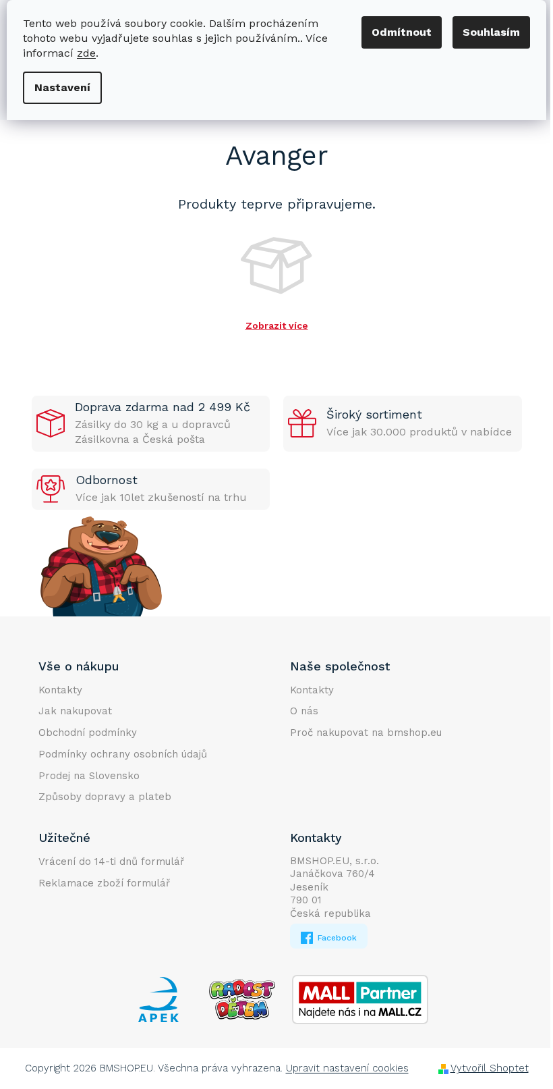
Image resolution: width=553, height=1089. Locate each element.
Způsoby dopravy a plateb (104, 797)
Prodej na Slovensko (89, 776)
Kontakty (60, 690)
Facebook (336, 937)
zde (86, 53)
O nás (304, 711)
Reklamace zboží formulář (104, 883)
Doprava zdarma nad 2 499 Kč (162, 407)
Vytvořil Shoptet (489, 1068)
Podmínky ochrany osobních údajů (122, 754)
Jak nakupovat (75, 711)
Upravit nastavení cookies (347, 1068)
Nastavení (62, 87)
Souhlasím (491, 32)
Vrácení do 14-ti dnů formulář (111, 861)
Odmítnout (402, 32)
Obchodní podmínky (87, 732)
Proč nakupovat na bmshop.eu (366, 732)
